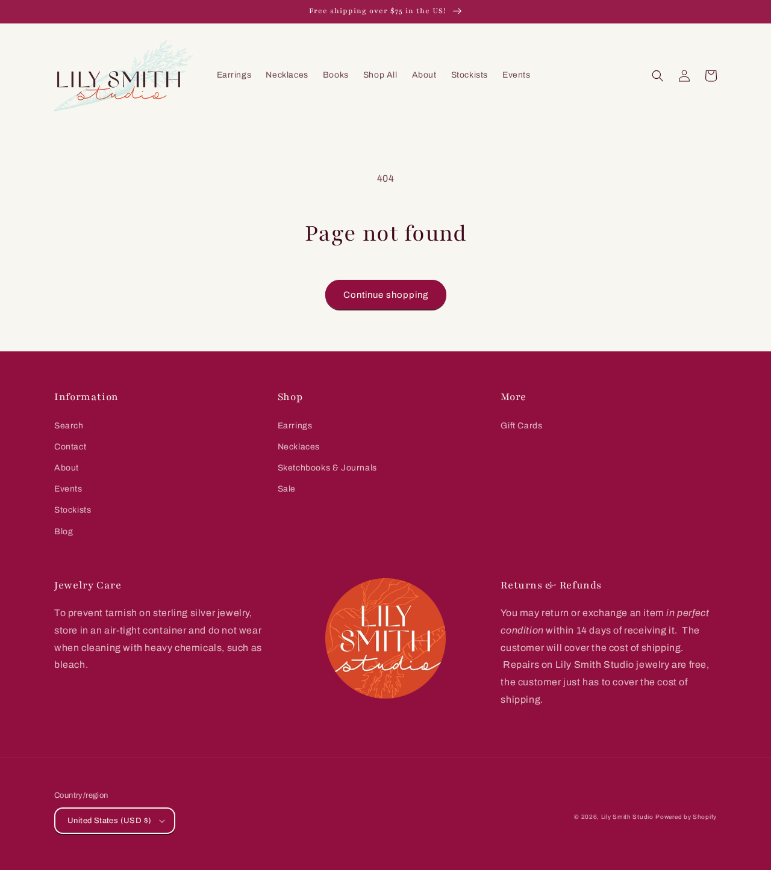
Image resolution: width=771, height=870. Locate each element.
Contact (70, 446)
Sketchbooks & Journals (327, 467)
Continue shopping (385, 295)
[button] (658, 76)
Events (68, 488)
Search (69, 425)
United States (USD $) (109, 820)
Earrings (295, 425)
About (66, 467)
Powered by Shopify (686, 816)
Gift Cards (521, 425)
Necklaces (299, 446)
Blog (63, 531)
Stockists (72, 509)
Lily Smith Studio (627, 816)
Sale (287, 488)
